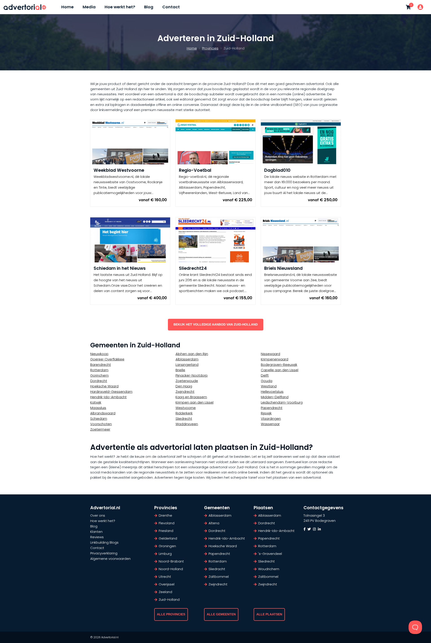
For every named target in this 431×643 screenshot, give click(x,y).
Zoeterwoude (187, 380)
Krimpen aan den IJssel (194, 402)
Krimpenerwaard (274, 359)
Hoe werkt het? (120, 7)
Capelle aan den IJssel (279, 370)
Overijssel (166, 584)
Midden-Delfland (274, 397)
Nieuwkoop (99, 353)
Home (67, 7)
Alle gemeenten (221, 614)
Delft (265, 375)
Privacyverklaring (103, 553)
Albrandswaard (102, 413)
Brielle (180, 370)
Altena (214, 523)
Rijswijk (266, 413)
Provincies (210, 48)
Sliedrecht (184, 418)
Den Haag (184, 386)
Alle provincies (171, 614)
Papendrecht (271, 407)
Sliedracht (217, 569)
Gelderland (168, 538)
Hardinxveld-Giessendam (111, 391)
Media (89, 7)
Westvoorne (186, 407)
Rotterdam (99, 370)
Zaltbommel (219, 576)
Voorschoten (101, 424)
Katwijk (95, 402)
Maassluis (98, 407)
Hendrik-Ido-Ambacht (108, 397)
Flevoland (166, 523)
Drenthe (165, 515)
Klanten (96, 531)
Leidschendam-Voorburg (282, 402)
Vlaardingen (271, 418)
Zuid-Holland (169, 599)
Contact (171, 7)
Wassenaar (270, 424)
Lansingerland (187, 364)
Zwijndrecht (185, 391)
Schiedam (98, 418)
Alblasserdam (187, 359)
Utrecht (165, 576)
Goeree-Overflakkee (107, 359)
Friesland (166, 530)
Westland (269, 386)
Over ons (97, 515)
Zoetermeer (100, 429)
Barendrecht (100, 364)
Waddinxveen (187, 424)
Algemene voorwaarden (110, 558)
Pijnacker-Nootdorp (192, 375)
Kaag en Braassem (191, 397)
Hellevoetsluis (272, 391)
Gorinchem (99, 375)
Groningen (167, 546)
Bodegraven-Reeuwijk (279, 364)
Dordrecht (98, 380)
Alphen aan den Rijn (192, 353)
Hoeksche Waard (104, 386)
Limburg (165, 553)
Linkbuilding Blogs (104, 542)
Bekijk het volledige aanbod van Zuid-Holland (216, 324)
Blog (148, 7)
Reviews (97, 537)
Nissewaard (270, 353)
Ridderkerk (184, 413)
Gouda (266, 380)
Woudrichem (268, 569)
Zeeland (165, 591)
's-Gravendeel (270, 553)
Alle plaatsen (269, 614)
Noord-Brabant (171, 561)
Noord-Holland (171, 569)
